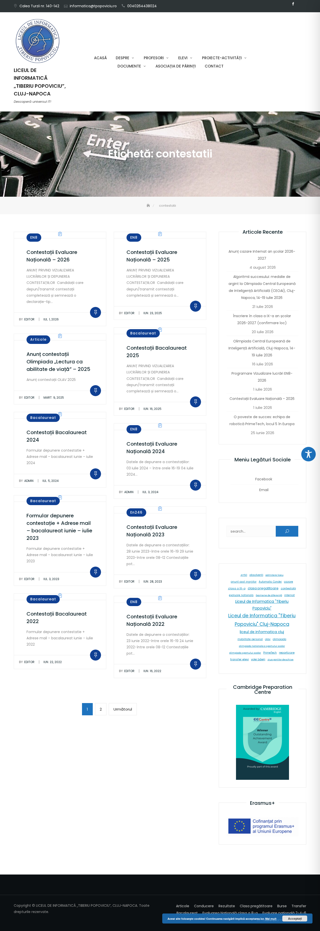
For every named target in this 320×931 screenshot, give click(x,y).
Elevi (183, 57)
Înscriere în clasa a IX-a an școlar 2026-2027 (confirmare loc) (262, 319)
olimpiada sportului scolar (245, 652)
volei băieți (258, 659)
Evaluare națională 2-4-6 (284, 913)
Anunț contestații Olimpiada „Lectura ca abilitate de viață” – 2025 (58, 362)
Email (301, 4)
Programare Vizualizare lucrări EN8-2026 (262, 377)
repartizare (286, 653)
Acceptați (295, 918)
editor (26, 319)
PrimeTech (270, 653)
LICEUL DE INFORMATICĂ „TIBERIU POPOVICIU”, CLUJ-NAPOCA (40, 82)
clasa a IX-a (237, 588)
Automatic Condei (270, 581)
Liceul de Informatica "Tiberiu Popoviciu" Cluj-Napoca (262, 620)
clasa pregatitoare (263, 588)
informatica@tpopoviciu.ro (93, 5)
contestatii (288, 588)
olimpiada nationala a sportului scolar (262, 646)
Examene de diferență (269, 595)
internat (289, 595)
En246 (136, 512)
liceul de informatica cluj (262, 631)
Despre (122, 57)
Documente (129, 66)
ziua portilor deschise (281, 659)
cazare (288, 582)
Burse (282, 906)
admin (26, 481)
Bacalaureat (143, 333)
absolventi (256, 575)
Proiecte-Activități (222, 57)
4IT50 (243, 575)
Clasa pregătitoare (256, 906)
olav (267, 639)
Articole (38, 339)
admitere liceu (275, 575)
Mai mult (270, 919)
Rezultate (226, 906)
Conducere (204, 906)
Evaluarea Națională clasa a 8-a (230, 913)
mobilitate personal (250, 639)
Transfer (299, 906)
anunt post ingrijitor (243, 581)
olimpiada (279, 639)
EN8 (34, 237)
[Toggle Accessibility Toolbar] (308, 454)
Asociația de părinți (176, 66)
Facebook (293, 4)
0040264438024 (142, 5)
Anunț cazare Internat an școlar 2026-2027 (261, 255)
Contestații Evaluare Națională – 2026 (262, 398)
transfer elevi (239, 659)
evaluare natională (241, 595)
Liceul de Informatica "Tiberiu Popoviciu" (261, 605)
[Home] (149, 205)
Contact (214, 66)
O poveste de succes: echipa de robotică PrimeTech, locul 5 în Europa (262, 420)
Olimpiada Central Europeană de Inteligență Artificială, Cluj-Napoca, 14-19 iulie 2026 (261, 348)
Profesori (154, 57)
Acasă (100, 57)
